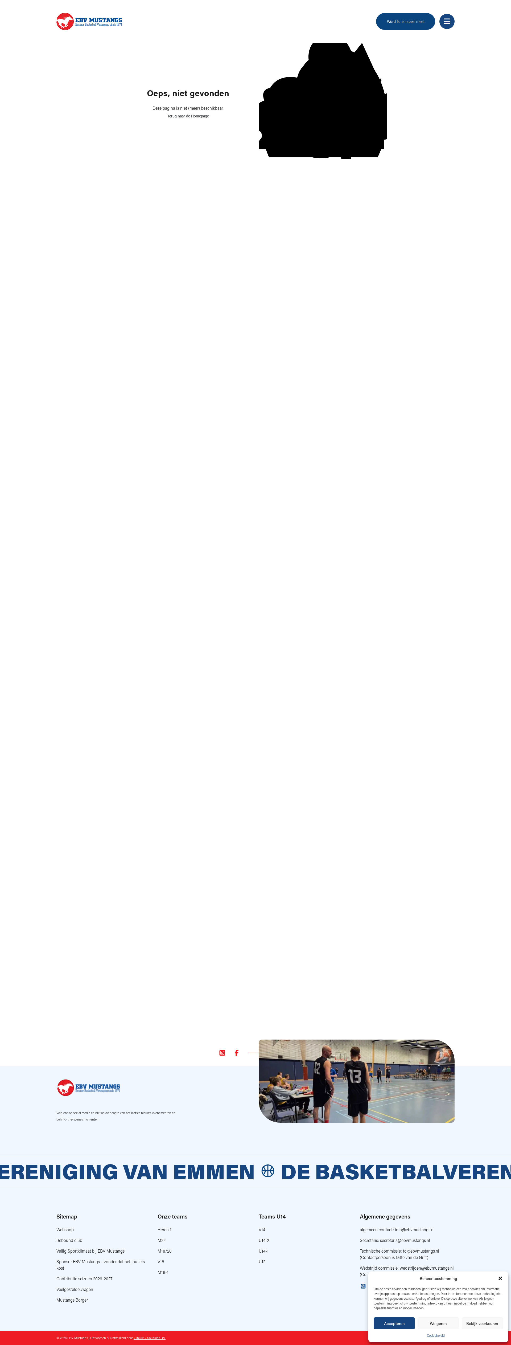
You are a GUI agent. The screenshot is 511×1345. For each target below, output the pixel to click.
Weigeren (438, 1323)
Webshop (65, 1229)
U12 (262, 1261)
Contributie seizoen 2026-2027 (84, 1278)
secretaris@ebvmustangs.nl (405, 1240)
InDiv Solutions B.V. (150, 1338)
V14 (262, 1229)
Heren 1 (164, 1229)
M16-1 (163, 1272)
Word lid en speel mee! (405, 21)
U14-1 (264, 1251)
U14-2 (264, 1240)
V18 (161, 1261)
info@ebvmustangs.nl (415, 1229)
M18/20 (165, 1251)
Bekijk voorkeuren (482, 1323)
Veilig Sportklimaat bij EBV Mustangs (90, 1251)
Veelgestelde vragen (74, 1289)
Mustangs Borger (72, 1300)
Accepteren (394, 1323)
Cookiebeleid (436, 1336)
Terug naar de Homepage (188, 115)
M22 (162, 1240)
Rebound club (69, 1240)
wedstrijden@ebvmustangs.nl (427, 1268)
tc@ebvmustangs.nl (421, 1251)
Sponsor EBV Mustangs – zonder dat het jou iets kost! (100, 1265)
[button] (500, 1278)
